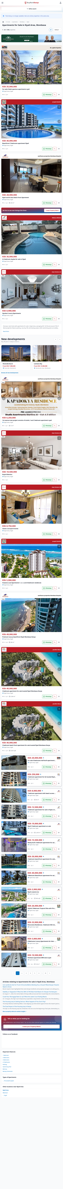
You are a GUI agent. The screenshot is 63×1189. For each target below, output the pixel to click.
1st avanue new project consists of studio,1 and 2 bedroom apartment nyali (27, 420)
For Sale (8, 22)
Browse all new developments (9, 372)
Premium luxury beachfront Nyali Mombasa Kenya (19, 637)
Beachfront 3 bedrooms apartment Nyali (15, 143)
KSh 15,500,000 (35, 840)
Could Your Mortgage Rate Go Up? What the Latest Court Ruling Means (25, 997)
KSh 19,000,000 (35, 823)
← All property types (8, 1080)
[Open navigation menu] (2, 3)
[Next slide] (60, 339)
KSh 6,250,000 (9, 417)
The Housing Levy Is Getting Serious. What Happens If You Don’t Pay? (24, 1001)
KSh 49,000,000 (9, 634)
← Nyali (5, 1095)
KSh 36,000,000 (9, 256)
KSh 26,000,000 (35, 905)
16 (45, 973)
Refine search (32, 9)
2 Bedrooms (6, 1057)
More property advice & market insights (14, 1011)
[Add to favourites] (59, 53)
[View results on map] (51, 30)
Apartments (15, 22)
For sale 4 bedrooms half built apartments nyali (43, 760)
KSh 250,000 (33, 774)
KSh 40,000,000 (9, 140)
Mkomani (5, 1093)
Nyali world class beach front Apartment (15, 197)
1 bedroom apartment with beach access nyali (43, 793)
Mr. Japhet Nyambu (55, 48)
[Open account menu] (60, 3)
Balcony (5, 1069)
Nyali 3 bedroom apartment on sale (39, 826)
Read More (6, 331)
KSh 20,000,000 (35, 758)
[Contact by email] (59, 94)
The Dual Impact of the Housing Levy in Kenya (17, 1006)
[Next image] (59, 67)
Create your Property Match (31, 1026)
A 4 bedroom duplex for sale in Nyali (14, 259)
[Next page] (50, 973)
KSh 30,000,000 (35, 856)
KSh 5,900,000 (9, 580)
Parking (5, 1064)
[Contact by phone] (55, 94)
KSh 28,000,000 (9, 195)
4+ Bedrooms (6, 1062)
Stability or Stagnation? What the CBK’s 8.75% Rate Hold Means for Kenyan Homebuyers (30, 992)
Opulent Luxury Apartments (11, 313)
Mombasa (22, 22)
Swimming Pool (7, 1067)
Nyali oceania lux (33, 892)
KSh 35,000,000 (9, 86)
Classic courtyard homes (10, 528)
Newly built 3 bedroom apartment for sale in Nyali (44, 843)
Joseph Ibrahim (56, 102)
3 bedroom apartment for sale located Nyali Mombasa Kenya (22, 691)
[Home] (3, 22)
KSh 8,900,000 (9, 310)
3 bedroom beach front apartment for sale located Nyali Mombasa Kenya (26, 745)
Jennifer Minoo (57, 649)
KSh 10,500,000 (9, 472)
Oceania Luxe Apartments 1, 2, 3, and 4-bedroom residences (21, 583)
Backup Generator (8, 1071)
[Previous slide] (55, 339)
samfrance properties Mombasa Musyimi (49, 156)
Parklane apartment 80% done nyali (39, 958)
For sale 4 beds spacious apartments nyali (16, 89)
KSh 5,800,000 (34, 938)
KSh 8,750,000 (9, 526)
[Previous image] (4, 67)
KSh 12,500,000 (35, 807)
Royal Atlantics (7, 474)
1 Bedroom (6, 1055)
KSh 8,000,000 (34, 790)
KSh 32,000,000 (35, 922)
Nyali (28, 22)
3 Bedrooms (6, 1060)
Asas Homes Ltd (56, 272)
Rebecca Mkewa (56, 218)
